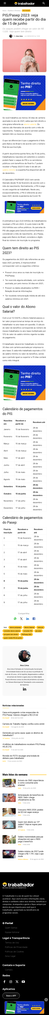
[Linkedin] (24, 689)
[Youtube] (23, 982)
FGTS (4, 761)
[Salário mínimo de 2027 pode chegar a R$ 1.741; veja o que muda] (9, 854)
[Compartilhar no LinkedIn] (27, 619)
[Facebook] (4, 982)
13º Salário (6, 738)
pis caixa (38, 631)
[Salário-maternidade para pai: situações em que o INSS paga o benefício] (9, 839)
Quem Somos (11, 927)
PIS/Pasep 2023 (26, 634)
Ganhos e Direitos (14, 10)
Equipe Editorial (12, 932)
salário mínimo (9, 170)
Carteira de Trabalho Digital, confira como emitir (23, 724)
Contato (9, 969)
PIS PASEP (26, 10)
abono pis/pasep (15, 627)
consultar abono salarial (12, 631)
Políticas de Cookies (14, 951)
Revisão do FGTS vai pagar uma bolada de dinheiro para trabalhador (21, 757)
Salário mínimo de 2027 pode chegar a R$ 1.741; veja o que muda (31, 853)
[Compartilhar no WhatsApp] (15, 619)
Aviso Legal (10, 956)
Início (4, 10)
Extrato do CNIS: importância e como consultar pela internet (31, 782)
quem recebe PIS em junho (13, 638)
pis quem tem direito (11, 634)
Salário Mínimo (23, 859)
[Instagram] (11, 982)
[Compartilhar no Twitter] (21, 619)
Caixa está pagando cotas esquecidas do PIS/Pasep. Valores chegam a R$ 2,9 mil (21, 713)
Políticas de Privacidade (16, 947)
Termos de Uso (12, 942)
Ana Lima (19, 36)
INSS (19, 788)
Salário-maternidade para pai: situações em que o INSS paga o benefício (30, 839)
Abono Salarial (29, 627)
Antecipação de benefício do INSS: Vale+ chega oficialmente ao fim (31, 797)
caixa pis (40, 627)
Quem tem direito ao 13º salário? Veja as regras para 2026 (30, 824)
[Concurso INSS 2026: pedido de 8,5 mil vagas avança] (9, 812)
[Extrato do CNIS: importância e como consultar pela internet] (9, 783)
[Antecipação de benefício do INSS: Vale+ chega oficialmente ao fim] (9, 797)
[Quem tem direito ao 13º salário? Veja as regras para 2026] (9, 824)
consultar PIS (27, 631)
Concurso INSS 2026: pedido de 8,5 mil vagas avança (30, 811)
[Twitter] (17, 982)
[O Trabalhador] (24, 3)
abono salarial (30, 124)
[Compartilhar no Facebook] (33, 619)
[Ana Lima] (11, 36)
